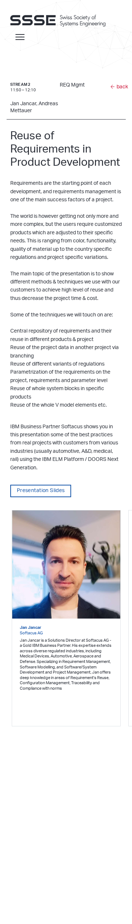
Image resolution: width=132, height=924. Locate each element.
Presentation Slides (41, 490)
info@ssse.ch (23, 855)
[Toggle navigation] (20, 37)
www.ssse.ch (23, 862)
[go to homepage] (61, 20)
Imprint (15, 900)
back (122, 86)
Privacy (29, 900)
